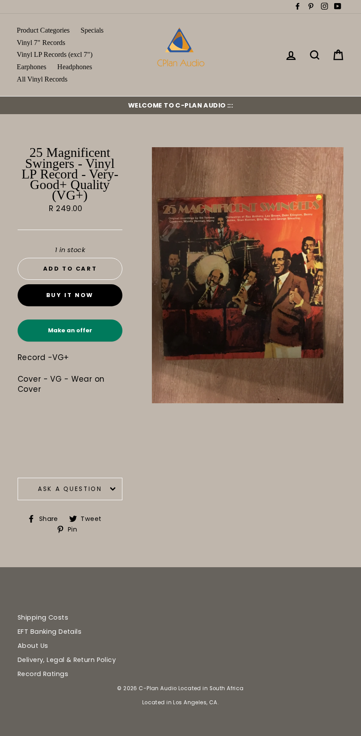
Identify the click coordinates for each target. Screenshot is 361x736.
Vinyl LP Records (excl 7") (54, 54)
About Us (33, 645)
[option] (180, 105)
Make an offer (70, 334)
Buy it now (70, 295)
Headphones (74, 67)
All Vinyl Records (42, 79)
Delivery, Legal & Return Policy (67, 659)
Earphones (31, 67)
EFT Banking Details (49, 631)
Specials (92, 30)
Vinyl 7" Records (41, 42)
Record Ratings (43, 673)
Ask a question (70, 489)
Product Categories (43, 30)
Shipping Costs (43, 617)
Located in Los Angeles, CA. (180, 702)
